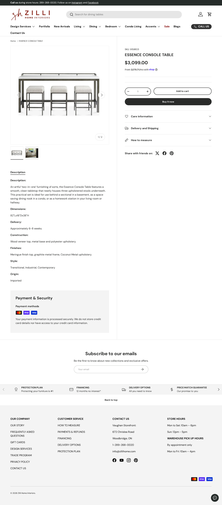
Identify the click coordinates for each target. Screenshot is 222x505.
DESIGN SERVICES (21, 448)
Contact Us (17, 33)
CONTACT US (18, 468)
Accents (150, 26)
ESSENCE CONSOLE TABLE (31, 41)
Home (13, 41)
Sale (167, 26)
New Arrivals (62, 26)
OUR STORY (17, 425)
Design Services (20, 26)
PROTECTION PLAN (69, 451)
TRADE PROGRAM (21, 455)
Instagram (77, 2)
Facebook (93, 2)
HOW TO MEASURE (69, 425)
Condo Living (133, 26)
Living (77, 26)
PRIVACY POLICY (20, 462)
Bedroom (111, 26)
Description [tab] (17, 172)
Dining (93, 26)
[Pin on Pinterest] (171, 153)
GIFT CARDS (17, 442)
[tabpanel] (59, 230)
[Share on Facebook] (164, 153)
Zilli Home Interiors (26, 493)
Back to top (111, 399)
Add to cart (182, 91)
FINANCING (64, 438)
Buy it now (168, 101)
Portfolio (44, 26)
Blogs (177, 26)
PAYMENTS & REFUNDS (71, 432)
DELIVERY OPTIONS (69, 445)
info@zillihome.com (124, 451)
